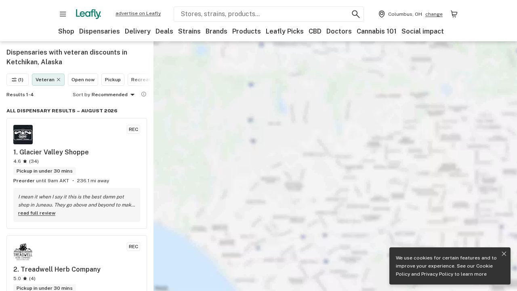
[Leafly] (88, 14)
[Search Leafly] (356, 14)
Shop (66, 31)
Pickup (113, 79)
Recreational (146, 79)
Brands (216, 31)
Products (246, 31)
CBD (315, 31)
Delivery (138, 31)
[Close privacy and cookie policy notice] (504, 254)
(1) (20, 79)
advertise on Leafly (138, 13)
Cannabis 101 (377, 31)
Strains (189, 31)
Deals (164, 31)
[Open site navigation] (63, 14)
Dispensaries (99, 31)
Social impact (422, 31)
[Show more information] (144, 94)
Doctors (339, 31)
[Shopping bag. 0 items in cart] (454, 14)
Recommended (110, 94)
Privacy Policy (437, 274)
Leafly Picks (285, 31)
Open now (83, 79)
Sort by (81, 94)
